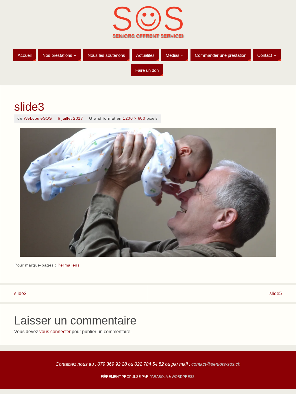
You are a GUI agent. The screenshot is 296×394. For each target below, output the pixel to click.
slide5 (275, 293)
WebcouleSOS (38, 118)
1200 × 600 (134, 118)
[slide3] (148, 192)
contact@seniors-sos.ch (215, 364)
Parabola (158, 377)
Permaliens (68, 265)
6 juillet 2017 (70, 118)
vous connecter (55, 331)
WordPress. (183, 377)
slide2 (20, 293)
